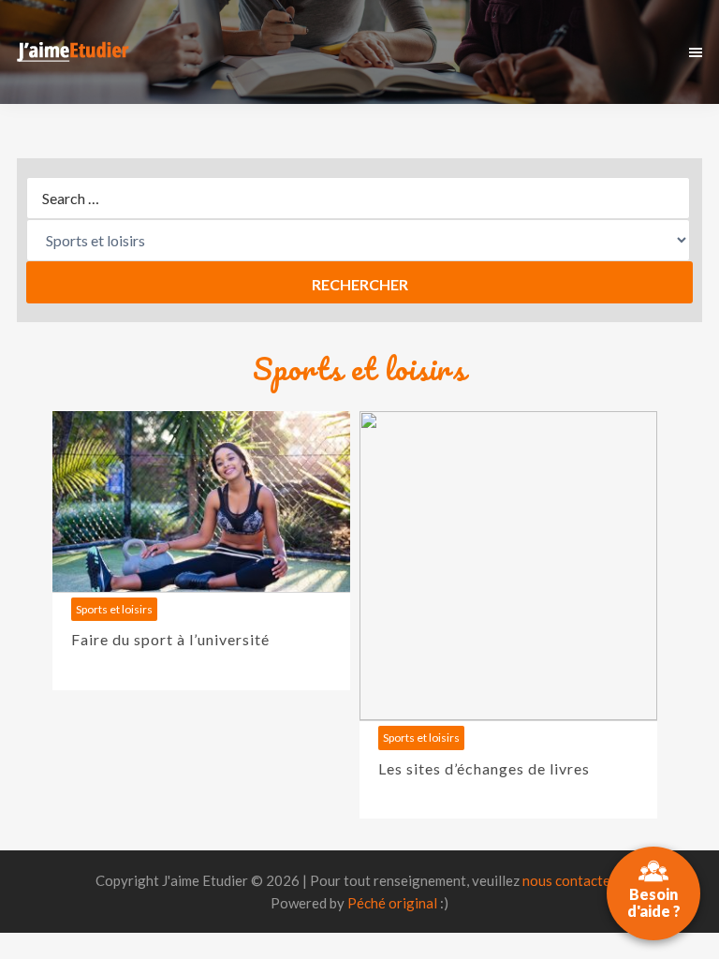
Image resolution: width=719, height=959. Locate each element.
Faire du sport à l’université (170, 639)
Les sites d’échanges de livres (484, 768)
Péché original (392, 902)
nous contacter (569, 880)
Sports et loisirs (114, 609)
